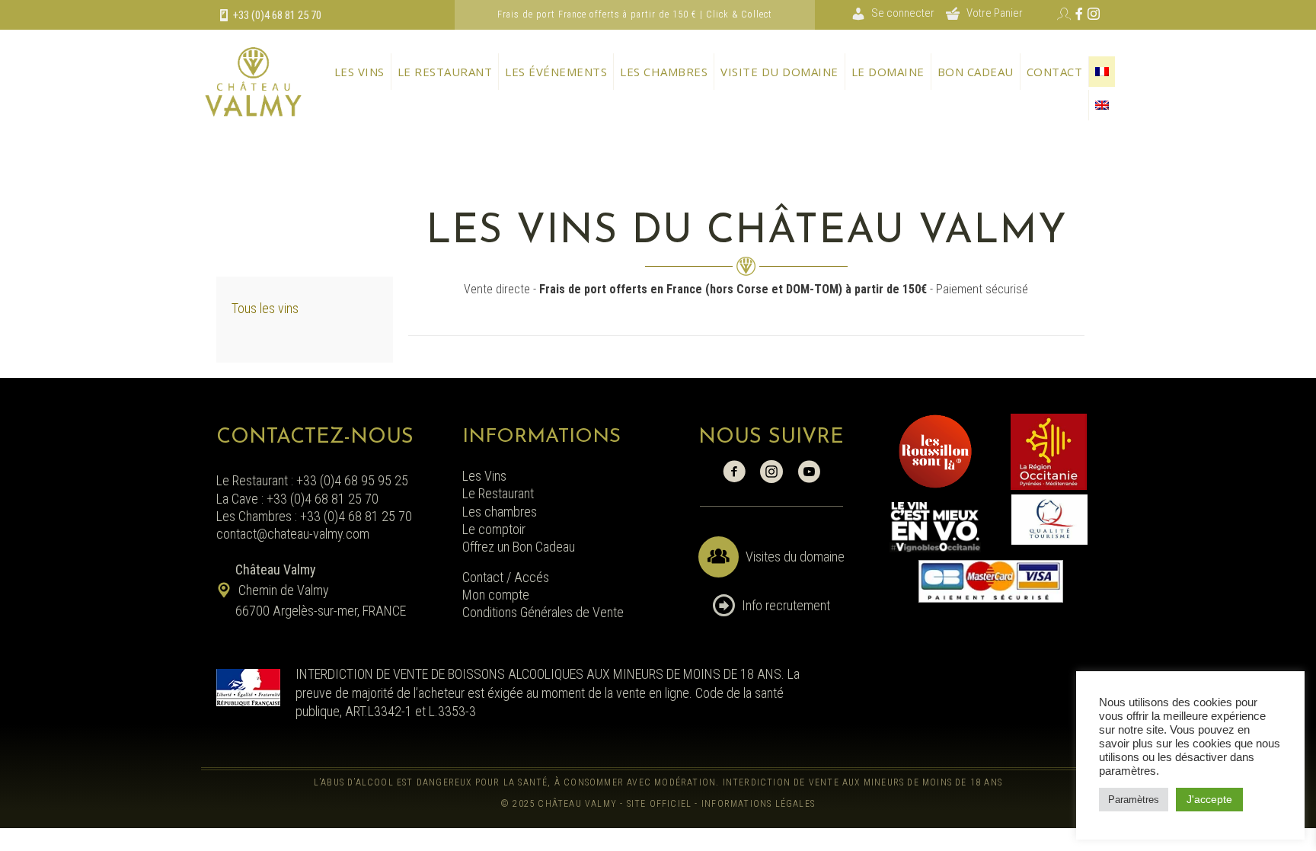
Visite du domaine (779, 71)
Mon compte (495, 595)
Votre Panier (994, 13)
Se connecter (902, 13)
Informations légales (758, 803)
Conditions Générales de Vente (543, 612)
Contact (1055, 71)
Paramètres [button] (1133, 799)
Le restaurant (445, 71)
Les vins (359, 71)
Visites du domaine (795, 557)
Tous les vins (265, 308)
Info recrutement (786, 605)
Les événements (556, 71)
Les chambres (664, 71)
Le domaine (888, 71)
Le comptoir (493, 529)
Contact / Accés (507, 577)
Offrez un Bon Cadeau (518, 547)
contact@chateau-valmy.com (292, 534)
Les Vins (484, 476)
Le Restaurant (498, 493)
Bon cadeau (975, 71)
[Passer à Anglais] (1102, 105)
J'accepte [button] (1209, 799)
